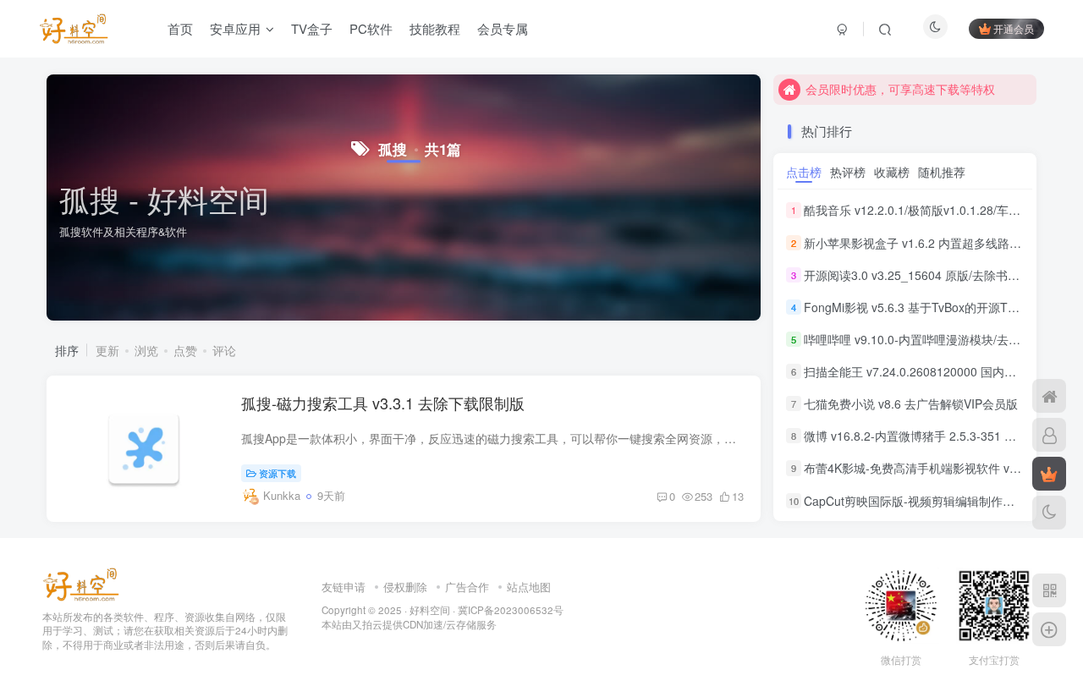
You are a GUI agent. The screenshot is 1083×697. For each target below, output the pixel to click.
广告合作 (467, 587)
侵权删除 (405, 587)
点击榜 (804, 171)
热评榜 (848, 171)
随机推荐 (941, 171)
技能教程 (435, 28)
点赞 (185, 350)
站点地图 (529, 587)
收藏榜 (892, 171)
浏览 (146, 350)
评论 (224, 350)
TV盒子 (312, 28)
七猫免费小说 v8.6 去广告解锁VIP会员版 (911, 403)
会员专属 (502, 28)
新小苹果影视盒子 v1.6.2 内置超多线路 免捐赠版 (932, 242)
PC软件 (371, 28)
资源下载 (277, 473)
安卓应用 (235, 28)
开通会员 (1013, 28)
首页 (180, 28)
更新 (107, 350)
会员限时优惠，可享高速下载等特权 (900, 88)
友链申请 (344, 587)
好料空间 (430, 610)
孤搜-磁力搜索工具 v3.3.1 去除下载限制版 (383, 403)
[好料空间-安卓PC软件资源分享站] (80, 582)
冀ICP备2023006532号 (510, 610)
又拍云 (367, 624)
